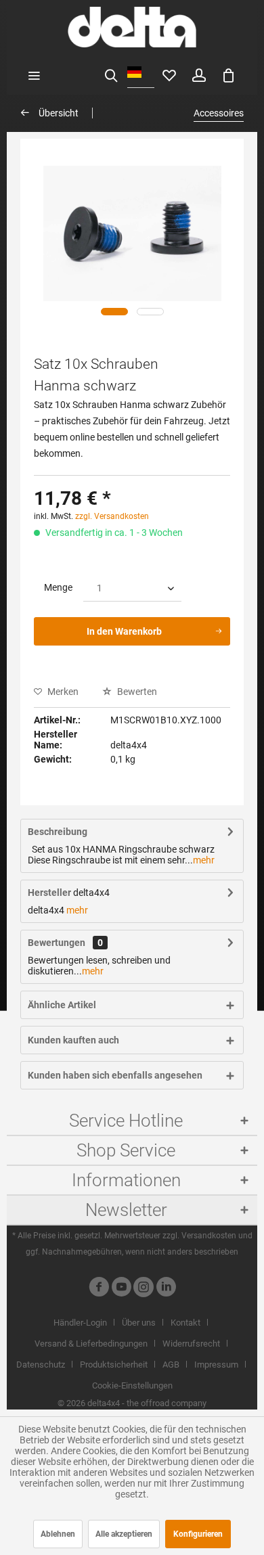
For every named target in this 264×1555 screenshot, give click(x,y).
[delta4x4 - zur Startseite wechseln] (131, 27)
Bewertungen (56, 942)
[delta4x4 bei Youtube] (121, 1289)
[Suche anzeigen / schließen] (111, 74)
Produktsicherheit (114, 1364)
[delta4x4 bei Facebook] (99, 1289)
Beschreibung (57, 831)
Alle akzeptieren (123, 1534)
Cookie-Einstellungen (132, 1385)
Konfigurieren (198, 1534)
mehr (204, 860)
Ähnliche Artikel (62, 1004)
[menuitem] (33, 74)
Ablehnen (58, 1534)
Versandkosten (208, 1235)
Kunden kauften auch (73, 1040)
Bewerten (136, 691)
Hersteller (49, 892)
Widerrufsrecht (191, 1343)
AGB (170, 1364)
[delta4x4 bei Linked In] (166, 1289)
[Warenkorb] (228, 74)
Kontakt (185, 1322)
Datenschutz (40, 1364)
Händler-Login (80, 1322)
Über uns (139, 1322)
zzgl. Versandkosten (112, 516)
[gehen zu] (114, 311)
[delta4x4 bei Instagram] (143, 1289)
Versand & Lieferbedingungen (91, 1343)
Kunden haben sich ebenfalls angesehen (115, 1075)
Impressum (216, 1364)
